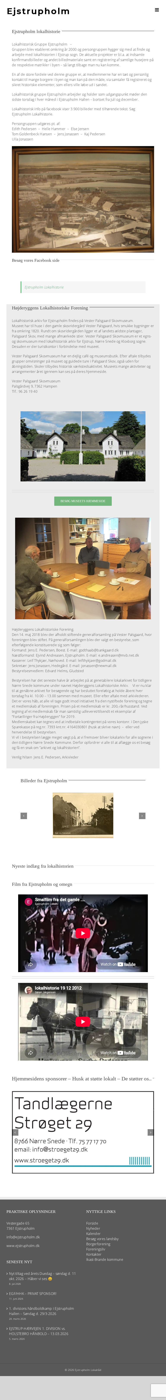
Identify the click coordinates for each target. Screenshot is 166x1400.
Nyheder (93, 1228)
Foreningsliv (95, 1249)
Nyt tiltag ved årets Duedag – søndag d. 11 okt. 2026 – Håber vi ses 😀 (42, 1276)
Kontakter (94, 1254)
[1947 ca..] (83, 147)
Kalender (93, 1233)
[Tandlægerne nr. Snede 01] (83, 1093)
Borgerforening (98, 1244)
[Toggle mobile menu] (157, 10)
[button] (24, 816)
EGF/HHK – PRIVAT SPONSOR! (33, 1293)
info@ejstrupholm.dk (23, 1237)
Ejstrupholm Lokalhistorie (44, 287)
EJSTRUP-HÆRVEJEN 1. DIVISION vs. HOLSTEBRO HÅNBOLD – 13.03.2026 (38, 1331)
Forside (92, 1223)
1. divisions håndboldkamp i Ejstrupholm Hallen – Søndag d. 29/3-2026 (41, 1311)
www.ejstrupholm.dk (23, 1245)
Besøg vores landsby (102, 1238)
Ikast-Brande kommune (104, 1259)
